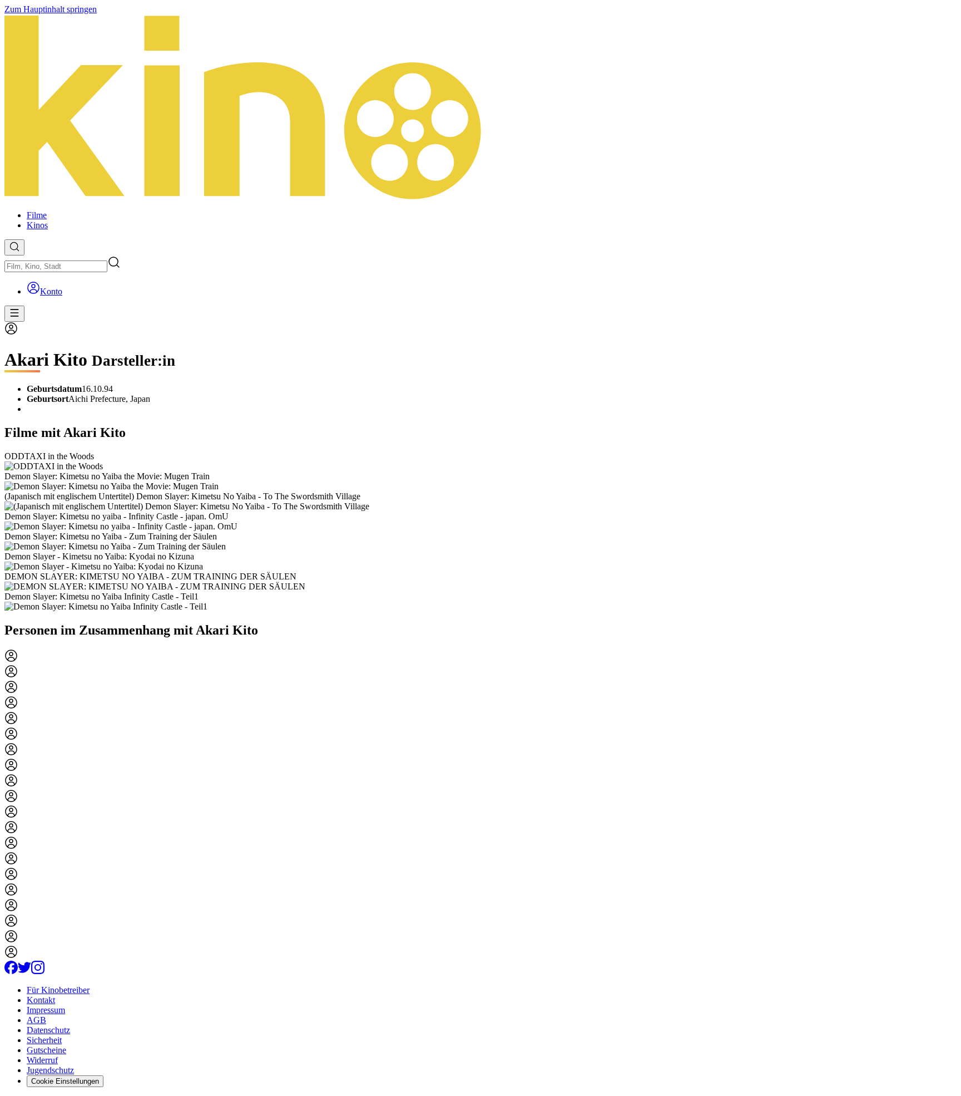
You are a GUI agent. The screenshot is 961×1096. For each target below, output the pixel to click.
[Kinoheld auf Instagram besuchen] (37, 971)
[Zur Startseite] (480, 107)
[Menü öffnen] (14, 314)
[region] (480, 531)
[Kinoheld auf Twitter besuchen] (24, 971)
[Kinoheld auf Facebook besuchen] (11, 971)
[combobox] (55, 266)
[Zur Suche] (14, 247)
